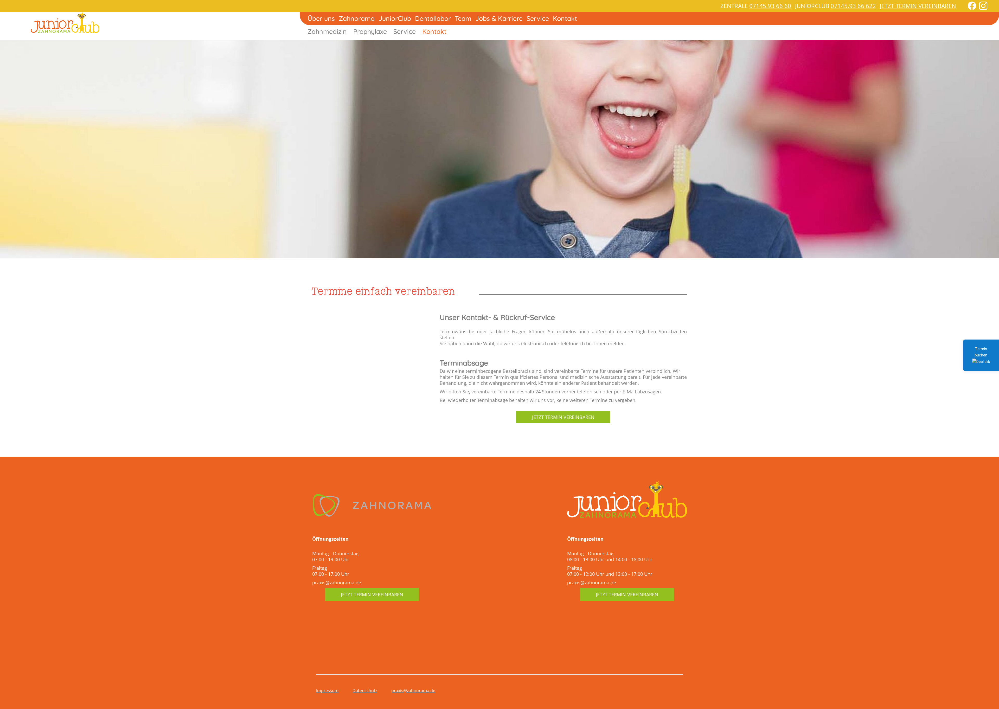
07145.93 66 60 (770, 6)
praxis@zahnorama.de (336, 582)
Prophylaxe (370, 31)
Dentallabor (433, 18)
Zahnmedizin (327, 31)
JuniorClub (395, 18)
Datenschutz (365, 690)
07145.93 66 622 (853, 6)
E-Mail (629, 391)
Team (463, 18)
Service (538, 18)
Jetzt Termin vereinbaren (918, 6)
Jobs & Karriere (499, 18)
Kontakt (565, 18)
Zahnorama (357, 18)
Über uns (321, 18)
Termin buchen (981, 352)
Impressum (327, 690)
